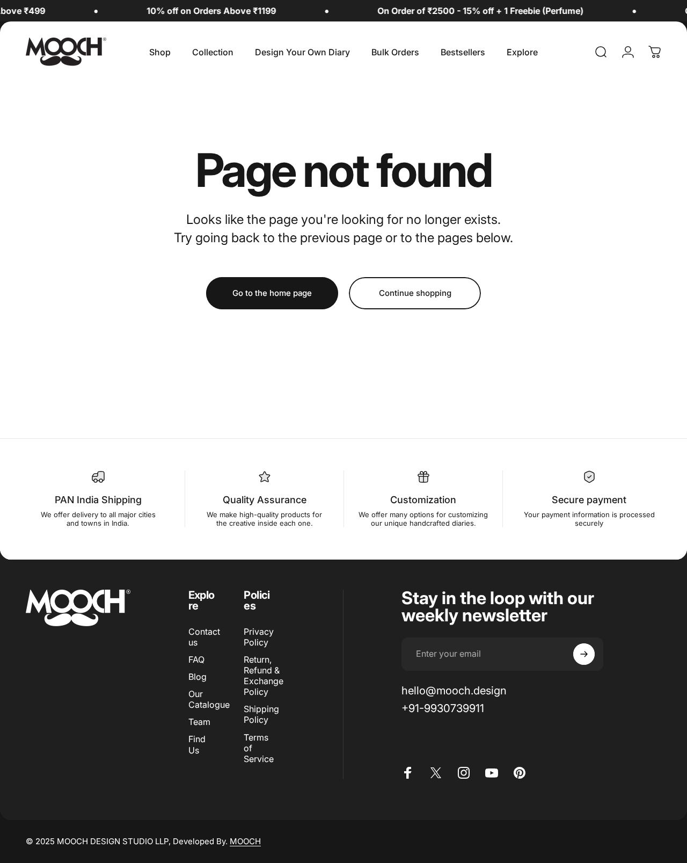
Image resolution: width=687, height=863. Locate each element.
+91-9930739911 (442, 708)
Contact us (204, 637)
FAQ (196, 659)
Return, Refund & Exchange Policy (263, 675)
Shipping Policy (261, 714)
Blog (197, 676)
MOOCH (245, 841)
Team (199, 721)
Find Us (197, 744)
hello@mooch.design (454, 690)
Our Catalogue (209, 699)
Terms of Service (259, 748)
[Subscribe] (584, 654)
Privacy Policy (259, 637)
